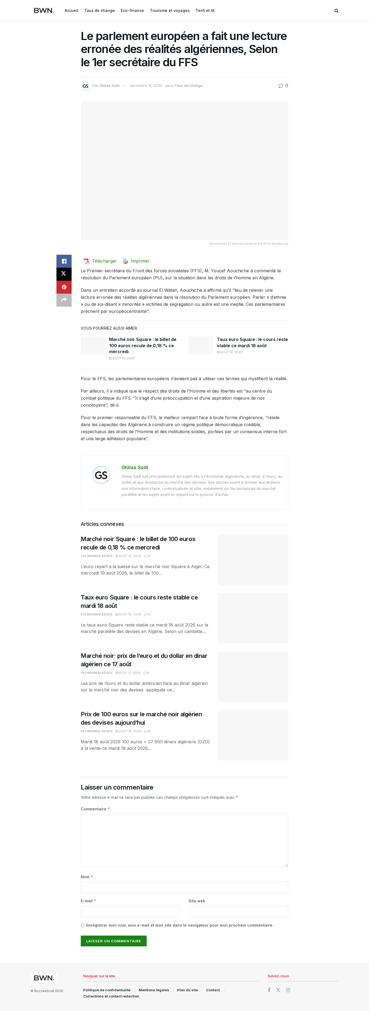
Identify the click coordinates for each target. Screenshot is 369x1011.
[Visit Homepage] (44, 10)
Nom (87, 876)
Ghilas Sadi (109, 85)
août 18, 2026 (231, 352)
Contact (213, 990)
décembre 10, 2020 (146, 85)
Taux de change (99, 10)
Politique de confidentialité (106, 990)
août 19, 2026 (123, 358)
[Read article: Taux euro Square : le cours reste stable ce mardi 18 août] (201, 345)
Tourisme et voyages (170, 10)
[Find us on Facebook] (269, 990)
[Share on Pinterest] (64, 287)
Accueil (71, 10)
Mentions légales (154, 990)
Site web (197, 901)
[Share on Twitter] (64, 274)
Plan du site (187, 990)
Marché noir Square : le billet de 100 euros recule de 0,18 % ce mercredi (142, 345)
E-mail (88, 900)
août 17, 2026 (129, 673)
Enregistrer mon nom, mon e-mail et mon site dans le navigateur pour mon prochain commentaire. (179, 925)
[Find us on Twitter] (278, 990)
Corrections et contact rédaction (111, 996)
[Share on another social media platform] (64, 300)
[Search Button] (336, 10)
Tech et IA (205, 10)
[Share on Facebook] (64, 261)
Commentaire (95, 808)
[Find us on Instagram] (288, 990)
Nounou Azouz (100, 556)
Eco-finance (132, 10)
